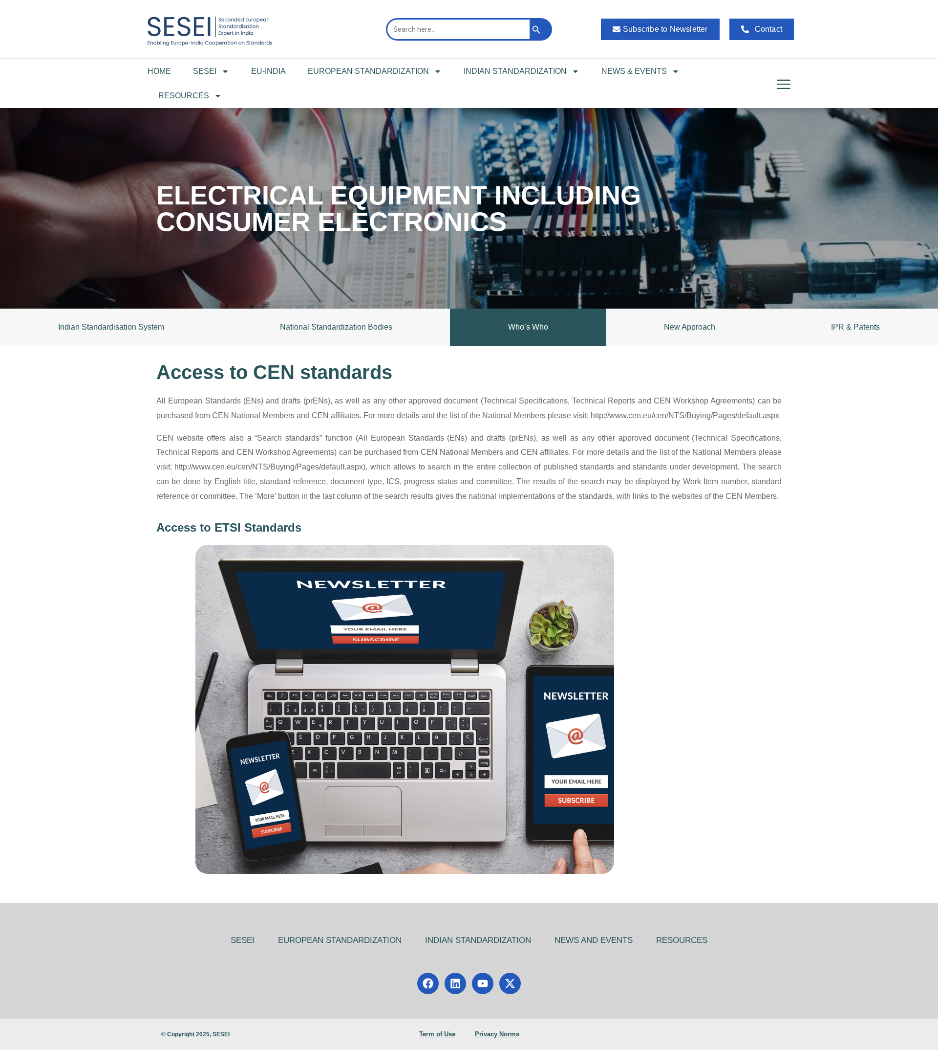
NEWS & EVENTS (634, 71)
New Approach (689, 327)
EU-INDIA (268, 71)
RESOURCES (183, 95)
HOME (159, 71)
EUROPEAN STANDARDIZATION (368, 71)
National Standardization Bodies (336, 327)
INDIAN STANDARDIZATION (515, 71)
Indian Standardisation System (111, 327)
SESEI (204, 71)
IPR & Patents (855, 327)
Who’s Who (528, 327)
